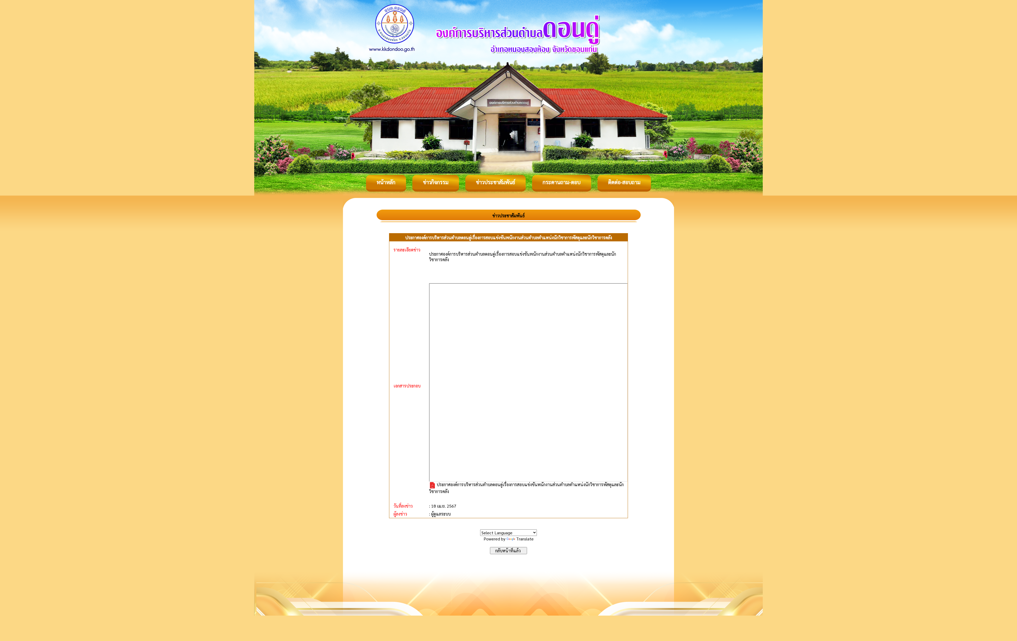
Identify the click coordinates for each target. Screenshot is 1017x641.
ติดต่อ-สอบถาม (624, 182)
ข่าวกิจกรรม (435, 182)
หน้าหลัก (386, 182)
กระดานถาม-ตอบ (562, 182)
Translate (525, 538)
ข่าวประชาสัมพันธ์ (495, 182)
